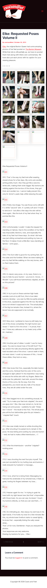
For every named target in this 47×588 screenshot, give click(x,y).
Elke (4, 46)
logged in (18, 558)
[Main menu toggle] (42, 11)
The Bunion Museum (33, 49)
